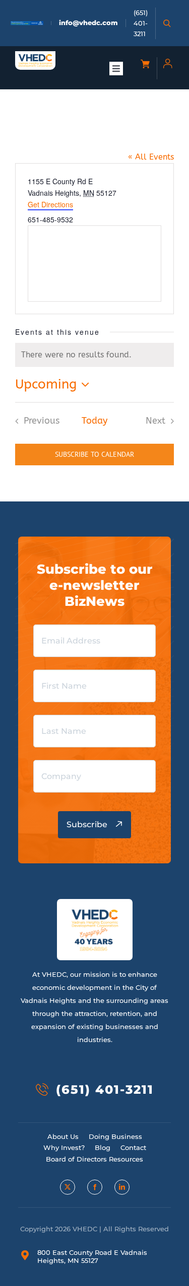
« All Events (151, 157)
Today (94, 421)
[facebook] (94, 1187)
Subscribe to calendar (94, 454)
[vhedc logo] (35, 57)
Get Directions (50, 204)
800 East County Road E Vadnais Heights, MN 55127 (92, 1256)
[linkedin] (122, 1187)
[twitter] (67, 1187)
